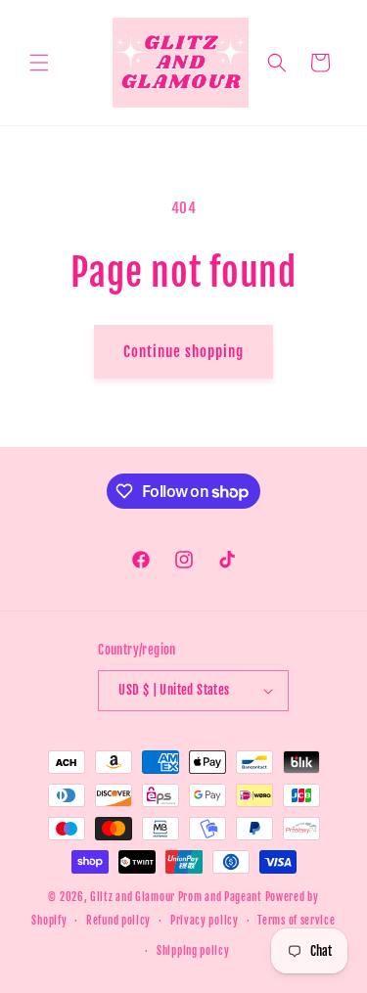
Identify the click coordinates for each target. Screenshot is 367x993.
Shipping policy (193, 951)
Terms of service (296, 920)
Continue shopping (183, 351)
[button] (39, 62)
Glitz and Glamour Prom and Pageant (177, 897)
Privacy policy (204, 920)
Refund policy (118, 920)
